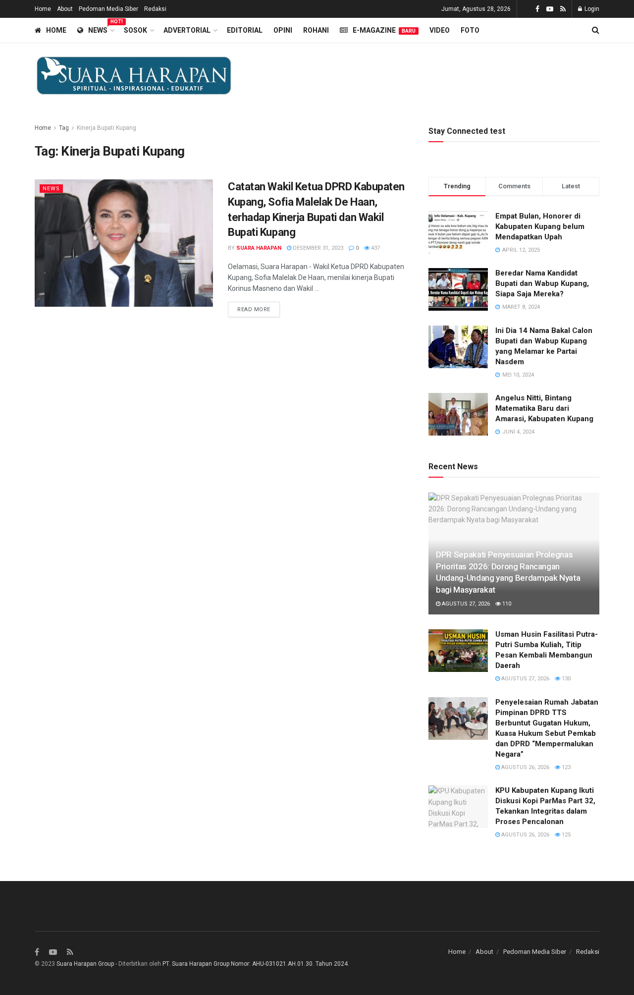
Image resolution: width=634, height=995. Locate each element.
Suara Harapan (258, 248)
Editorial (245, 30)
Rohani (316, 30)
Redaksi (155, 8)
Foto (470, 30)
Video (439, 30)
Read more (253, 309)
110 (506, 604)
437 (375, 248)
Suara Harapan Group (85, 963)
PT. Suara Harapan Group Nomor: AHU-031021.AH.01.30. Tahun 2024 (255, 963)
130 (565, 678)
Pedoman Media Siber (108, 8)
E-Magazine (384, 30)
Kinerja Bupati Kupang (106, 127)
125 (565, 834)
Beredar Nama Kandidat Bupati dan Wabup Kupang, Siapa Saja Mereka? (542, 283)
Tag (64, 127)
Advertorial (187, 30)
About (65, 8)
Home (43, 8)
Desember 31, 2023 (317, 248)
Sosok (135, 30)
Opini (282, 30)
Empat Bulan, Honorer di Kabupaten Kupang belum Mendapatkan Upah (539, 226)
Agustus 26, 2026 (524, 767)
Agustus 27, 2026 (465, 604)
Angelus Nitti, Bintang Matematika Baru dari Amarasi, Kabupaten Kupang (544, 408)
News (100, 28)
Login (591, 8)
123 (565, 767)
